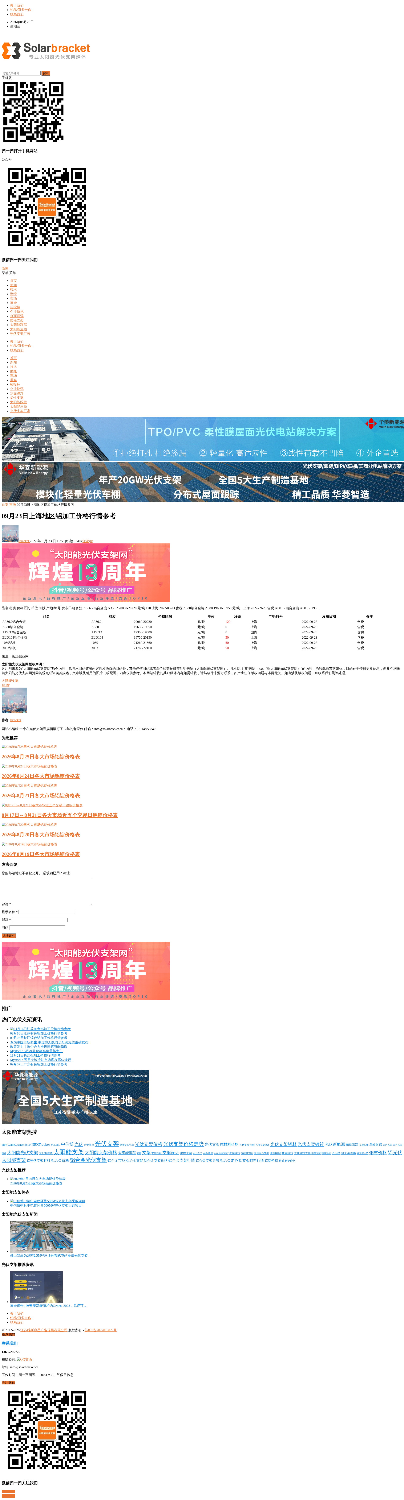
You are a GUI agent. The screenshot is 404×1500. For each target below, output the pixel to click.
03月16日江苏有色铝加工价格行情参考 (38, 1033)
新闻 (13, 285)
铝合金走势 (229, 1161)
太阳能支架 (10, 681)
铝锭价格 (271, 1160)
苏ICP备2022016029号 (101, 1330)
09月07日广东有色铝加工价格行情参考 (38, 1064)
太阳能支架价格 (101, 1152)
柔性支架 (17, 320)
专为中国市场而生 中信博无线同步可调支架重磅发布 (49, 1042)
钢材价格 (378, 1152)
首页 (13, 280)
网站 (5, 927)
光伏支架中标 (127, 1145)
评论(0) (87, 541)
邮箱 (6, 919)
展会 (13, 302)
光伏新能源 (335, 1144)
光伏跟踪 (352, 1144)
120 (227, 621)
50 (227, 637)
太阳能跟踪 (18, 325)
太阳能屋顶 (18, 329)
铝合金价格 (60, 1161)
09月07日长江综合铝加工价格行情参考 (38, 1038)
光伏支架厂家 (20, 333)
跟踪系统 (326, 1153)
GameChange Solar (19, 1144)
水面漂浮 (17, 316)
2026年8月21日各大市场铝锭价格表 (41, 795)
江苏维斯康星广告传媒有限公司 (44, 1330)
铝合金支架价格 (155, 1161)
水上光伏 (197, 1153)
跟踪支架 (316, 1153)
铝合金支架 (134, 1160)
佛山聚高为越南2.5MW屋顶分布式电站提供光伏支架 (49, 1255)
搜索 (46, 73)
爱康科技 (287, 1153)
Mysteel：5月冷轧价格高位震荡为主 (36, 1051)
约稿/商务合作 (20, 10)
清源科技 (234, 1153)
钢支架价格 (348, 1153)
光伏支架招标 (247, 1144)
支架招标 (157, 1153)
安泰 (139, 1153)
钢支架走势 (362, 1153)
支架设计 (170, 1153)
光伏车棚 (363, 1145)
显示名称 (10, 912)
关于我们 (17, 5)
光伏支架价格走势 (183, 1144)
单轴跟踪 (375, 1144)
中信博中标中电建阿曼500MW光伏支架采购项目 (46, 1205)
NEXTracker (41, 1145)
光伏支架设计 (262, 1145)
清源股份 (247, 1153)
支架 (146, 1152)
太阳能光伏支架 (22, 1152)
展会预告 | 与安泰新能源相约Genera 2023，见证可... (48, 1306)
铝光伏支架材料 (38, 1161)
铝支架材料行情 (251, 1161)
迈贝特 (336, 1153)
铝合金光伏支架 (88, 1160)
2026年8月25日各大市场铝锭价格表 (41, 756)
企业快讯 (17, 311)
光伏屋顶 (89, 1144)
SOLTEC (55, 1144)
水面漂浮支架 (221, 1153)
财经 (13, 294)
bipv (4, 1144)
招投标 (15, 307)
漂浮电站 (275, 1153)
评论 (6, 904)
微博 (5, 268)
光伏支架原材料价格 (222, 1144)
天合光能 (387, 1145)
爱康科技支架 (302, 1153)
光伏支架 (107, 1143)
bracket (24, 541)
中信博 (67, 1144)
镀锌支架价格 (287, 1160)
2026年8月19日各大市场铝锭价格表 (41, 854)
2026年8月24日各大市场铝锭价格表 (41, 776)
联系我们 (17, 14)
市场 (13, 298)
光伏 (78, 1144)
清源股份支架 (261, 1153)
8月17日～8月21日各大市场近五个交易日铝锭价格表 (60, 815)
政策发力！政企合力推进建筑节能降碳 (38, 1046)
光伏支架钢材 (283, 1144)
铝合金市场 (116, 1161)
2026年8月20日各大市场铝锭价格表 (41, 834)
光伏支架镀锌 (311, 1144)
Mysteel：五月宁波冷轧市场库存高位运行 (40, 1060)
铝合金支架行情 (181, 1160)
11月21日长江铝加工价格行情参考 (35, 1055)
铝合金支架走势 (207, 1160)
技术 (13, 289)
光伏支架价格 (148, 1144)
